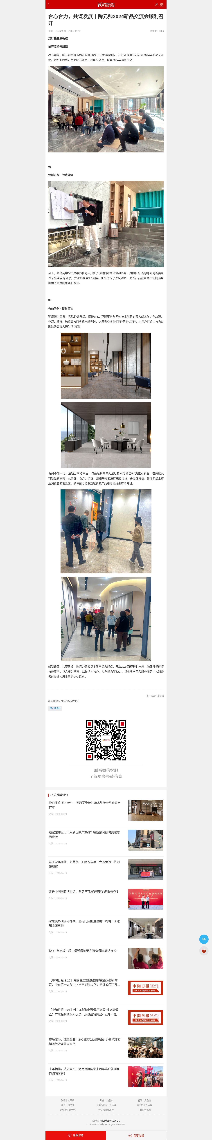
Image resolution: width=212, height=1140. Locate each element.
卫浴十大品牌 (106, 1100)
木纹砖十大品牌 (67, 1110)
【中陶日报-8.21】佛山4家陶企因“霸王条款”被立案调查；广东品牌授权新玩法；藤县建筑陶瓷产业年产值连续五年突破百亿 (84, 1012)
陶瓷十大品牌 (67, 1100)
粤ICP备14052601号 (110, 1121)
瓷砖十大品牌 (144, 1100)
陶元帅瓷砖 (55, 708)
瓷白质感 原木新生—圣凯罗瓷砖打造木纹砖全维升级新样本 (84, 805)
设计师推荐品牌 (106, 1110)
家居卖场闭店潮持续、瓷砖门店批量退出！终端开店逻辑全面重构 (84, 923)
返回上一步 (48, 4)
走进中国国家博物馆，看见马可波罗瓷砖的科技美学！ (84, 891)
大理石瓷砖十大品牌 (106, 1105)
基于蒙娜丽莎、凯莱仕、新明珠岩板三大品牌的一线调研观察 (84, 864)
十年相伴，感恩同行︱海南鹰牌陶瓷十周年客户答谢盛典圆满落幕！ (84, 1071)
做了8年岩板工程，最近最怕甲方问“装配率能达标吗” (83, 951)
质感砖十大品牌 (144, 1105)
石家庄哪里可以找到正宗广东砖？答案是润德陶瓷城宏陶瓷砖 (84, 835)
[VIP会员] (157, 5)
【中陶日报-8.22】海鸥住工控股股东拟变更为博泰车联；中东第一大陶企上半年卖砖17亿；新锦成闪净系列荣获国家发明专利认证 (84, 983)
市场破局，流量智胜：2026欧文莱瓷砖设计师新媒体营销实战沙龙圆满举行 (85, 1042)
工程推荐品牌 (144, 1110)
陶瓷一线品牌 (67, 1105)
